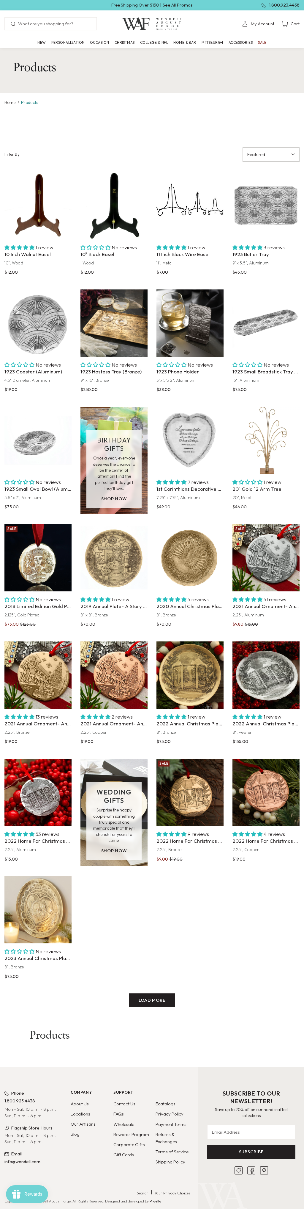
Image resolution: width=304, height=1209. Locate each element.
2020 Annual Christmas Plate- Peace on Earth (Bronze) (190, 606)
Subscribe (251, 1152)
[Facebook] (251, 1170)
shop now (114, 498)
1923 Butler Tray (250, 254)
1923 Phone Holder (177, 371)
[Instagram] (239, 1170)
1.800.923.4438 (284, 5)
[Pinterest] (264, 1170)
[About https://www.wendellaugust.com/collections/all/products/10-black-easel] (114, 205)
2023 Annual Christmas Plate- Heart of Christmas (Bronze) (38, 958)
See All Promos (178, 5)
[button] (68, 42)
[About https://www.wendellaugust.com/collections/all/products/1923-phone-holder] (190, 323)
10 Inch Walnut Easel (27, 254)
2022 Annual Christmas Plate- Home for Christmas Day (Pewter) (266, 723)
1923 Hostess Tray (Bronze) (111, 371)
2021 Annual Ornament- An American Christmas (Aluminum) (266, 606)
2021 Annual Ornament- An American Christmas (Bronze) (38, 723)
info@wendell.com (22, 1161)
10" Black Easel (97, 254)
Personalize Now (190, 462)
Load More (152, 1000)
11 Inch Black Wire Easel (183, 254)
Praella (155, 1201)
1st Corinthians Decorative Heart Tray (190, 489)
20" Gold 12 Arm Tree (256, 489)
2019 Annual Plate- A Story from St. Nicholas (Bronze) (114, 606)
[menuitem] (258, 23)
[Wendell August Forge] (152, 23)
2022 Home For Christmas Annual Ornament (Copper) (266, 841)
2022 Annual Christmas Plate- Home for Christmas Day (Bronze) (190, 723)
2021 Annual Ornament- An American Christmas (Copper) (114, 723)
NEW (41, 42)
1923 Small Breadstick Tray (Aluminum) (266, 371)
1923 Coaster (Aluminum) (33, 371)
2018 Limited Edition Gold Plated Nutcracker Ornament (38, 606)
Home (9, 102)
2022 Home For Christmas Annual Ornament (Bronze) (190, 841)
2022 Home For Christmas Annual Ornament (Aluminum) (38, 841)
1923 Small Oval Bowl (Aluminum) (38, 489)
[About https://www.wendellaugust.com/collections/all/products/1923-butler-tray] (266, 205)
